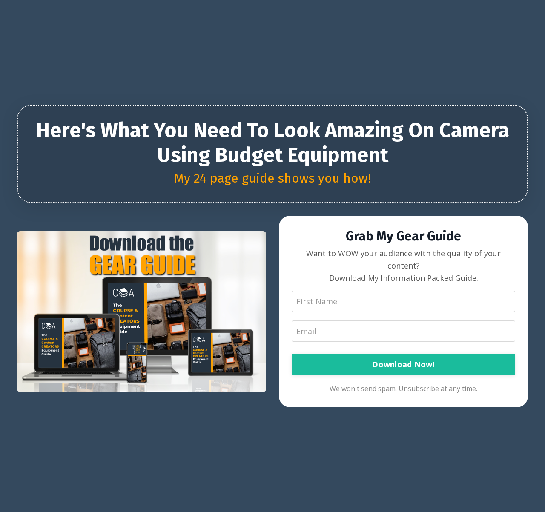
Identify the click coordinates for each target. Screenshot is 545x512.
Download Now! (403, 364)
